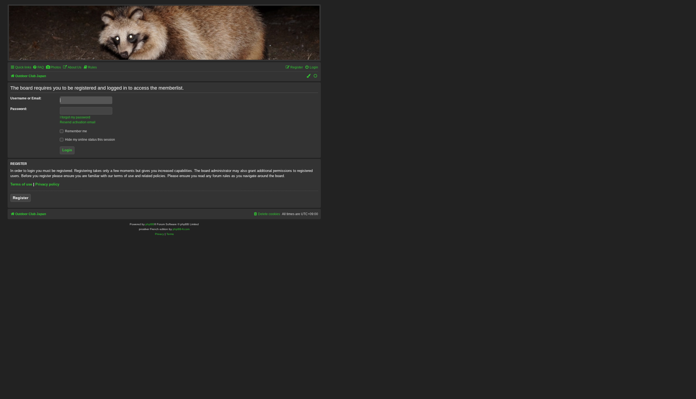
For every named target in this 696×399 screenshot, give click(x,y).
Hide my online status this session (89, 140)
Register (20, 198)
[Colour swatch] (308, 76)
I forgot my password (75, 117)
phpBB (149, 224)
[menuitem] (38, 67)
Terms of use (21, 184)
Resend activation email (77, 122)
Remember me (75, 131)
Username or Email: (25, 98)
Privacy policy (47, 184)
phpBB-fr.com (181, 229)
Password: (18, 109)
